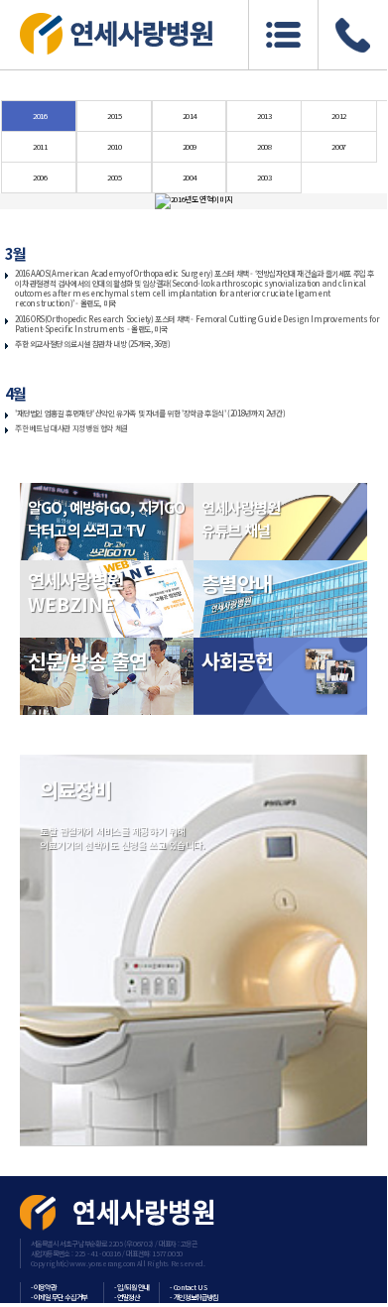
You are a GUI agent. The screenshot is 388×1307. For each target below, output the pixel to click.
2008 (264, 146)
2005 (114, 177)
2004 (189, 177)
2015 (114, 115)
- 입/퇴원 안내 (132, 1287)
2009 (189, 146)
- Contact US (188, 1287)
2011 (40, 146)
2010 (114, 146)
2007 (338, 146)
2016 (40, 115)
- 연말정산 (127, 1297)
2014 (189, 115)
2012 (338, 115)
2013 (264, 115)
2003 (264, 177)
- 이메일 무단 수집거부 (59, 1297)
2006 (40, 177)
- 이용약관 (44, 1287)
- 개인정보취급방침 (194, 1297)
